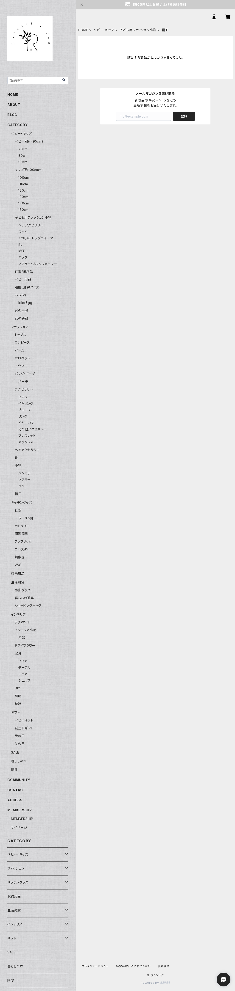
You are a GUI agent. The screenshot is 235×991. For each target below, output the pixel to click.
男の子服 (21, 310)
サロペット (22, 358)
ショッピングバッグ (28, 606)
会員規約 (164, 966)
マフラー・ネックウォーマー (37, 264)
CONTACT (16, 790)
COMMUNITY (18, 780)
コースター (23, 549)
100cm (23, 177)
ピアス (23, 397)
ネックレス (26, 442)
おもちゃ (21, 295)
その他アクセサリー (32, 429)
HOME (83, 30)
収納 (18, 565)
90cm (23, 162)
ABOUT (13, 105)
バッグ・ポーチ (25, 374)
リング (22, 416)
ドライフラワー (25, 645)
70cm (23, 149)
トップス (20, 335)
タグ (21, 486)
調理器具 (21, 534)
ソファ (22, 661)
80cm (23, 155)
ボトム (19, 350)
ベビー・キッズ (103, 30)
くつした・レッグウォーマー (37, 238)
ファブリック (23, 541)
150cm (23, 210)
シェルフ (24, 680)
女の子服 (21, 318)
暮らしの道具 (24, 598)
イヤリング (25, 403)
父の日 (20, 744)
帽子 (21, 251)
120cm (23, 190)
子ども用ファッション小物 (138, 30)
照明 (18, 696)
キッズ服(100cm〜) (29, 170)
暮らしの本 (19, 761)
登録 (184, 116)
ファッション (19, 327)
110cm (23, 184)
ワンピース (22, 342)
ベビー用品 (23, 279)
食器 (18, 510)
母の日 (20, 736)
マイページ (19, 827)
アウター (21, 366)
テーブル (24, 667)
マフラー (24, 480)
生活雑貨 (18, 582)
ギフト (15, 712)
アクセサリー (24, 389)
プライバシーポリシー (95, 966)
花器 (21, 638)
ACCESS (14, 800)
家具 (18, 653)
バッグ (22, 257)
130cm (23, 197)
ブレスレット (27, 436)
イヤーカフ (26, 423)
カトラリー (22, 526)
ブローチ (24, 410)
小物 (18, 465)
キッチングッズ (21, 502)
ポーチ (23, 381)
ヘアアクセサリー (30, 225)
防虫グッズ (23, 590)
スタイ (22, 232)
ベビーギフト (24, 720)
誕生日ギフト (24, 728)
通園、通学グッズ (27, 287)
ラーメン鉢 (26, 518)
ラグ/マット (23, 622)
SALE (15, 752)
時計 (18, 704)
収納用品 (18, 573)
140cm (23, 203)
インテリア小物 (25, 630)
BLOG (12, 115)
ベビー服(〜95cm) (29, 141)
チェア (22, 674)
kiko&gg (25, 303)
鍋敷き (19, 557)
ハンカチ (24, 473)
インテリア (18, 614)
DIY (17, 688)
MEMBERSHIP (22, 819)
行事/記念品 (24, 271)
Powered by (150, 982)
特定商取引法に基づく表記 (133, 966)
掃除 (14, 770)
